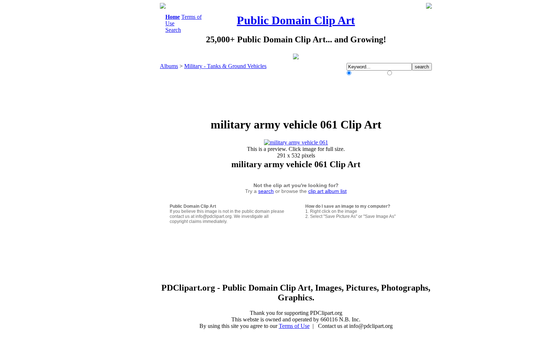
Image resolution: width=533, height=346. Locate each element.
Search (173, 30)
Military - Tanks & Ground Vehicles (225, 66)
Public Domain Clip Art (296, 20)
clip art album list (327, 191)
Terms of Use (294, 326)
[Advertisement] (130, 111)
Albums (169, 66)
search (266, 191)
